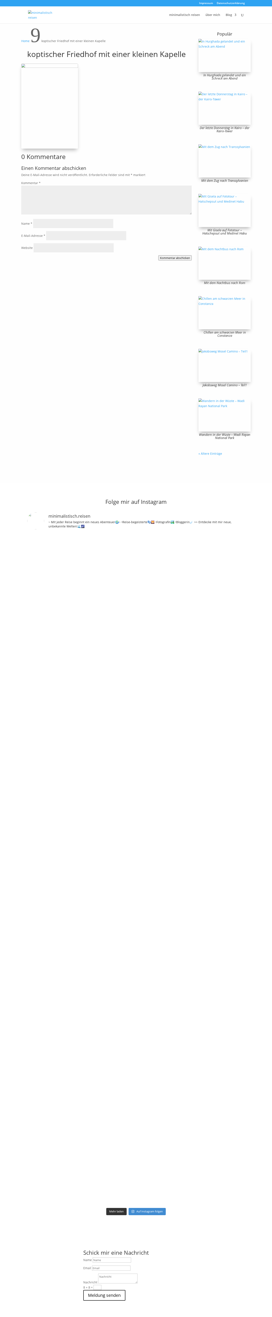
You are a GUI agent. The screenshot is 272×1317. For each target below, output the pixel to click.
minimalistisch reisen (184, 15)
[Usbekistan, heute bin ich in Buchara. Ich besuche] (204, 620)
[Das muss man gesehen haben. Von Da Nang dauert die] (177, 981)
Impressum (206, 3)
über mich (212, 15)
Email (87, 1268)
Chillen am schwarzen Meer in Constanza (225, 334)
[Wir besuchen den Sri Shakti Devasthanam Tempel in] (67, 703)
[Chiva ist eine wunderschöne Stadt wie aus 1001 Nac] (177, 579)
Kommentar (31, 183)
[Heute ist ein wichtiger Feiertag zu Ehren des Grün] (95, 574)
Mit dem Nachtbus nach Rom (224, 283)
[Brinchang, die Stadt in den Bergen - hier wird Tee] (39, 562)
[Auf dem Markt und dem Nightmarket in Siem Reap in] (39, 958)
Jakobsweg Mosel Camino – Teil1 (225, 385)
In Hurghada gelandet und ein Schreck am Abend (224, 76)
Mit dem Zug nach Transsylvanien (224, 180)
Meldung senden (104, 1295)
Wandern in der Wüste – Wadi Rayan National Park (224, 436)
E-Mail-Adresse (33, 236)
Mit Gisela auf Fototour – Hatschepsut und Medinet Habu (224, 231)
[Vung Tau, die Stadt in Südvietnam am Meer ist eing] (67, 976)
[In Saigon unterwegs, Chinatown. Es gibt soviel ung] (95, 931)
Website (27, 248)
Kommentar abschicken (175, 258)
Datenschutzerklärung (231, 3)
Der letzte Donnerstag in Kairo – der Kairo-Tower (224, 129)
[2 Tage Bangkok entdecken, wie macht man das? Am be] (149, 986)
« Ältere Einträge (210, 454)
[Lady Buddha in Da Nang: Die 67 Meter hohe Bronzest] (232, 986)
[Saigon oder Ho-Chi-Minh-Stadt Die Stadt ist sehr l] (122, 920)
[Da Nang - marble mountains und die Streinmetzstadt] (204, 1039)
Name (26, 224)
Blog (229, 15)
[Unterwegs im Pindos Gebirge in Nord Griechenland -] (122, 579)
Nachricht (90, 1282)
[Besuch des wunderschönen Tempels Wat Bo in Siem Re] (232, 633)
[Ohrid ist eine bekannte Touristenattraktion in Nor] (149, 595)
